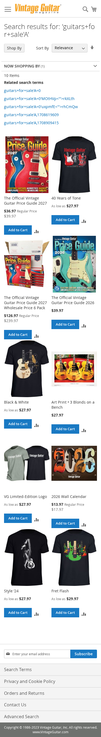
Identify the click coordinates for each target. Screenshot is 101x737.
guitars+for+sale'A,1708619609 (31, 114)
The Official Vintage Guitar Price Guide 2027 (25, 200)
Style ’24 (11, 590)
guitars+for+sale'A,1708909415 (31, 122)
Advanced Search (21, 717)
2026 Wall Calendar (68, 496)
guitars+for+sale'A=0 (22, 90)
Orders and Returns (24, 693)
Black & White (16, 402)
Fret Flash (60, 590)
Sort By (42, 47)
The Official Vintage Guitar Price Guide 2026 (72, 300)
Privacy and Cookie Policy (29, 681)
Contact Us (15, 705)
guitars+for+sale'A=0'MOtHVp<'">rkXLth (39, 98)
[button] (36, 231)
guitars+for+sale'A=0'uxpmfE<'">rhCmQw (41, 106)
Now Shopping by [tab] (22, 66)
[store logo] (38, 9)
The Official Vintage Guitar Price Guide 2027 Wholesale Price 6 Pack (25, 302)
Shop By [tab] (14, 48)
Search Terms (18, 669)
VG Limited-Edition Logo (25, 496)
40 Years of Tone (66, 198)
